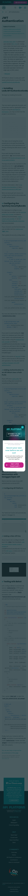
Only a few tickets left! (15, 465)
